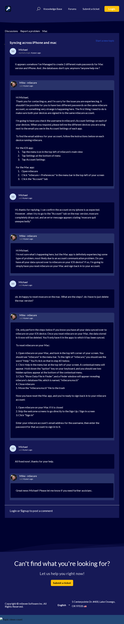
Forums (72, 8)
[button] (38, 9)
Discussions (11, 31)
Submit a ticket (91, 8)
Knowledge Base (52, 8)
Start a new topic (105, 40)
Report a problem (30, 31)
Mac (44, 31)
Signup (25, 511)
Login (111, 8)
